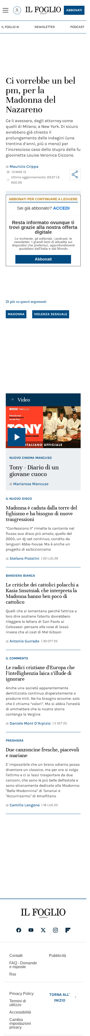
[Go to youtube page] (31, 930)
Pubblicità (57, 956)
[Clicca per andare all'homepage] (43, 913)
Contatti (16, 956)
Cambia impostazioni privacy (20, 1023)
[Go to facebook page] (18, 930)
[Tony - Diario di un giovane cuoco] (43, 427)
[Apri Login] (17, 10)
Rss (12, 974)
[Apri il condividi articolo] (75, 174)
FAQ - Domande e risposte (23, 965)
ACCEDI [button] (61, 208)
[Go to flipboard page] (68, 930)
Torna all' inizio (59, 997)
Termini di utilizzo (17, 1003)
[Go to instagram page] (55, 930)
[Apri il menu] (5, 10)
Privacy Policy (21, 994)
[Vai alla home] (43, 10)
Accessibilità (20, 1012)
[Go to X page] (43, 930)
